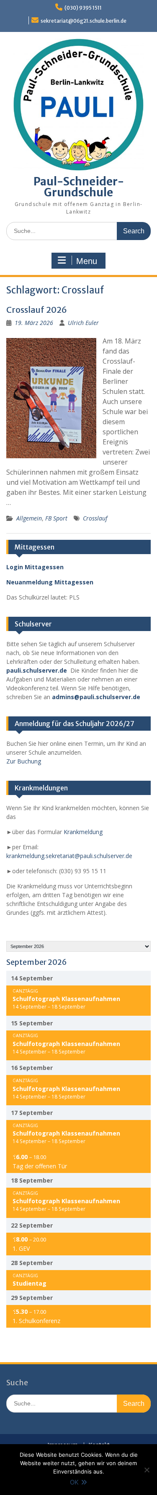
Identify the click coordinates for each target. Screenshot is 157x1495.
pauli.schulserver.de (36, 670)
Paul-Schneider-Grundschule (78, 186)
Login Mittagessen (35, 567)
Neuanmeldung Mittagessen (49, 582)
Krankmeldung (83, 832)
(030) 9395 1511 (83, 8)
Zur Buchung (23, 761)
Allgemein (29, 518)
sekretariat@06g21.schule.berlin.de (83, 21)
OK (74, 1482)
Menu (86, 261)
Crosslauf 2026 (36, 309)
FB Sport (56, 518)
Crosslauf (95, 518)
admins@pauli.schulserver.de (96, 697)
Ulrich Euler (83, 323)
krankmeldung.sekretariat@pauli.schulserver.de (69, 856)
